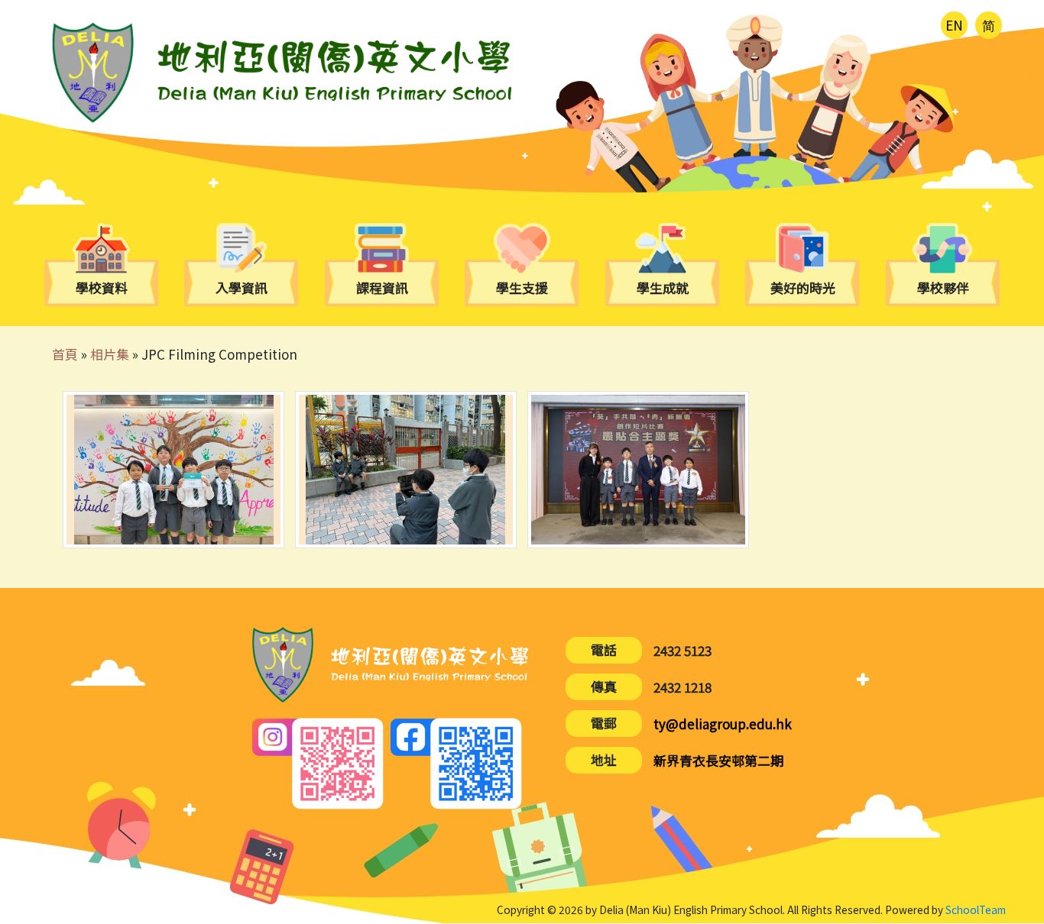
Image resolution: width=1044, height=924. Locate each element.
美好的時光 (802, 288)
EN (954, 24)
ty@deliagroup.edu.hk (722, 723)
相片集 (109, 353)
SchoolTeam (975, 909)
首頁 (65, 353)
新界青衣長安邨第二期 (718, 760)
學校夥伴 (943, 288)
